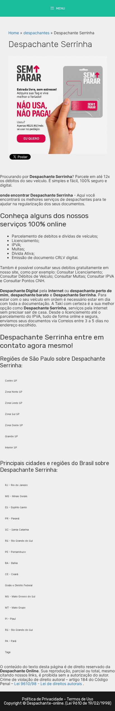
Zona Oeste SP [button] (14, 425)
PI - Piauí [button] (10, 618)
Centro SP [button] (11, 380)
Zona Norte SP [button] (13, 391)
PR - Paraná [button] (12, 518)
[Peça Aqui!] (57, 104)
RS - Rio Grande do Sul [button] (19, 540)
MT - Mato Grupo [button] (15, 607)
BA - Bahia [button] (11, 563)
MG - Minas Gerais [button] (16, 496)
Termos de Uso (80, 699)
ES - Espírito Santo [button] (16, 507)
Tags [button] (8, 652)
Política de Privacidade (42, 699)
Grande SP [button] (11, 436)
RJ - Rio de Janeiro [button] (16, 485)
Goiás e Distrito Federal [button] (18, 585)
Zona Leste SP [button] (13, 402)
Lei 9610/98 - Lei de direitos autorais (48, 683)
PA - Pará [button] (10, 640)
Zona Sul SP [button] (12, 414)
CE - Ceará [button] (11, 574)
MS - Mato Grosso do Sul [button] (20, 596)
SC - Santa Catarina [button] (17, 529)
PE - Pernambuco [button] (15, 551)
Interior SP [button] (11, 447)
